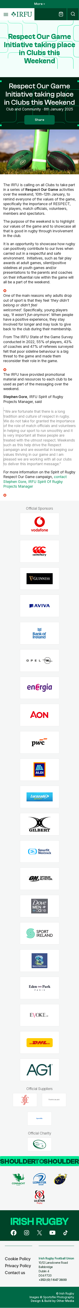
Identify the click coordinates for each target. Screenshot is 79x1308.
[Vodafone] (40, 524)
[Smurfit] (40, 851)
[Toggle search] (73, 14)
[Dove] (40, 906)
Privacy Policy (18, 1265)
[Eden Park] (40, 988)
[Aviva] (40, 605)
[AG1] (40, 1069)
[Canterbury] (40, 551)
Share (39, 120)
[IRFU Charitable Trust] (39, 1144)
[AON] (40, 715)
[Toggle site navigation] (5, 14)
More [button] (38, 4)
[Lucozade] (40, 797)
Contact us (15, 1272)
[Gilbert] (40, 824)
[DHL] (40, 1042)
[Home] (21, 14)
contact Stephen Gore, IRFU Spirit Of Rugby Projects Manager (35, 481)
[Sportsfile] (39, 1118)
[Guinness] (40, 578)
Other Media (65, 1300)
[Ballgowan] (40, 960)
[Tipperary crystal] (54, 1100)
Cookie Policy (18, 1258)
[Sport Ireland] (40, 933)
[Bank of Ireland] (40, 633)
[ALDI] (40, 769)
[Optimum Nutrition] (40, 878)
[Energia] (40, 687)
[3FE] (25, 1100)
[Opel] (40, 660)
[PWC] (40, 742)
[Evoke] (40, 1015)
